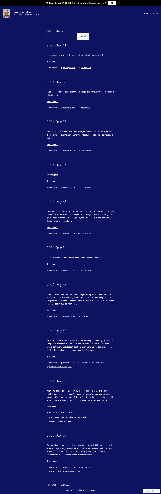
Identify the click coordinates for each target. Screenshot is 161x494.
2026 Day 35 (56, 202)
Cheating (84, 363)
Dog (88, 363)
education (52, 471)
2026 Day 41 (56, 45)
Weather (79, 417)
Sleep (98, 363)
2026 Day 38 (56, 82)
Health (51, 367)
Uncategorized (86, 68)
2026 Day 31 (56, 381)
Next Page (64, 485)
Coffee (83, 317)
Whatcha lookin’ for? (56, 31)
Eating (93, 363)
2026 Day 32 (56, 331)
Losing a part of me (22, 12)
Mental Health (62, 367)
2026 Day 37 (56, 122)
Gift (111, 3)
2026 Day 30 (56, 435)
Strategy (72, 417)
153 (54, 485)
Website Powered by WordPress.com (80, 490)
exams (59, 471)
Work (87, 317)
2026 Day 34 (56, 248)
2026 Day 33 (56, 285)
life (55, 367)
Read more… (52, 61)
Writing (70, 367)
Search (83, 36)
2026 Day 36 (56, 165)
